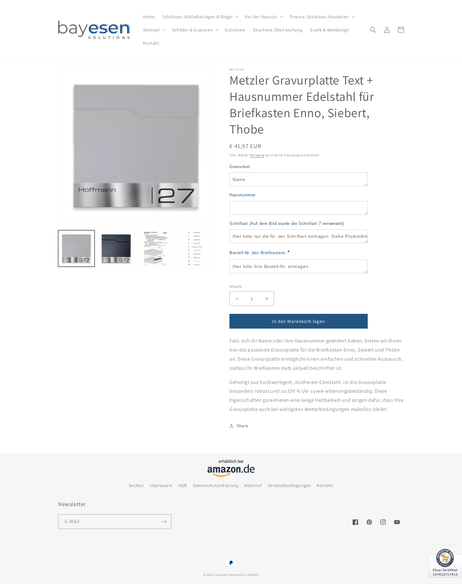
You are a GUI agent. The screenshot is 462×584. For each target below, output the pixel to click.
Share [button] (242, 425)
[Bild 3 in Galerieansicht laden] (156, 248)
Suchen (136, 485)
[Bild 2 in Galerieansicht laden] (116, 248)
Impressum (161, 485)
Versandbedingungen (289, 485)
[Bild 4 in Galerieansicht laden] (195, 248)
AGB (183, 485)
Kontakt (325, 485)
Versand (257, 155)
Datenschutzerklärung (216, 485)
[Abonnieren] (164, 521)
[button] (200, 16)
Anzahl (235, 286)
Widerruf (253, 485)
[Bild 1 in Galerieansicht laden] (76, 248)
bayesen (221, 575)
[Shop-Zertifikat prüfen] (445, 581)
